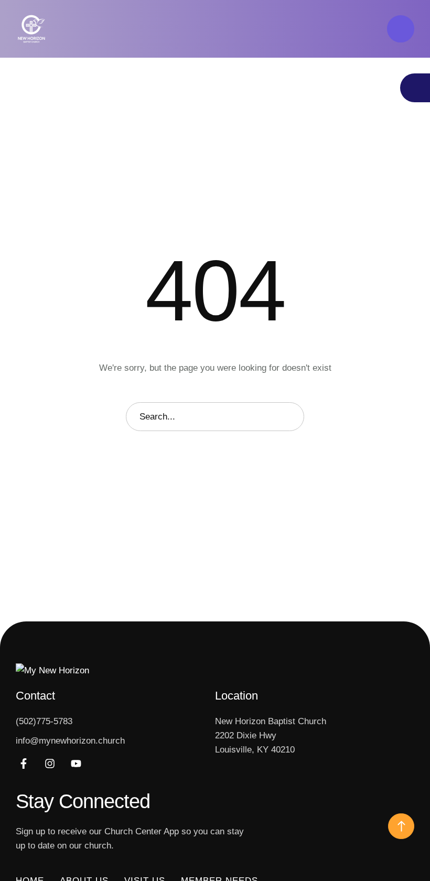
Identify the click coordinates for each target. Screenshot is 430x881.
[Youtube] (76, 763)
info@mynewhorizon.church (70, 741)
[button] (400, 28)
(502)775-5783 (44, 721)
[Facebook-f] (23, 763)
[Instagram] (50, 763)
